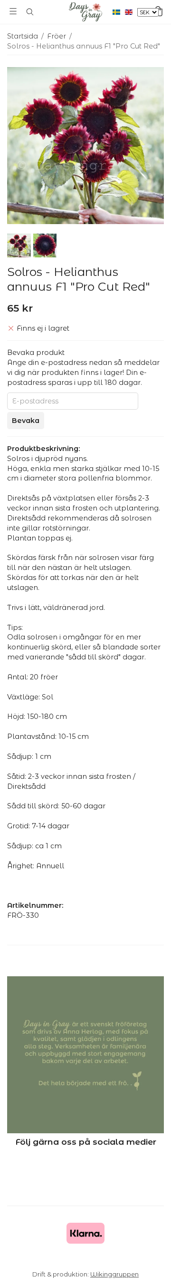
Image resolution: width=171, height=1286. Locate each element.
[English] (131, 12)
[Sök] (29, 12)
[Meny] (13, 11)
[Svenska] (119, 12)
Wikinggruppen (114, 1274)
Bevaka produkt (36, 352)
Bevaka (25, 420)
